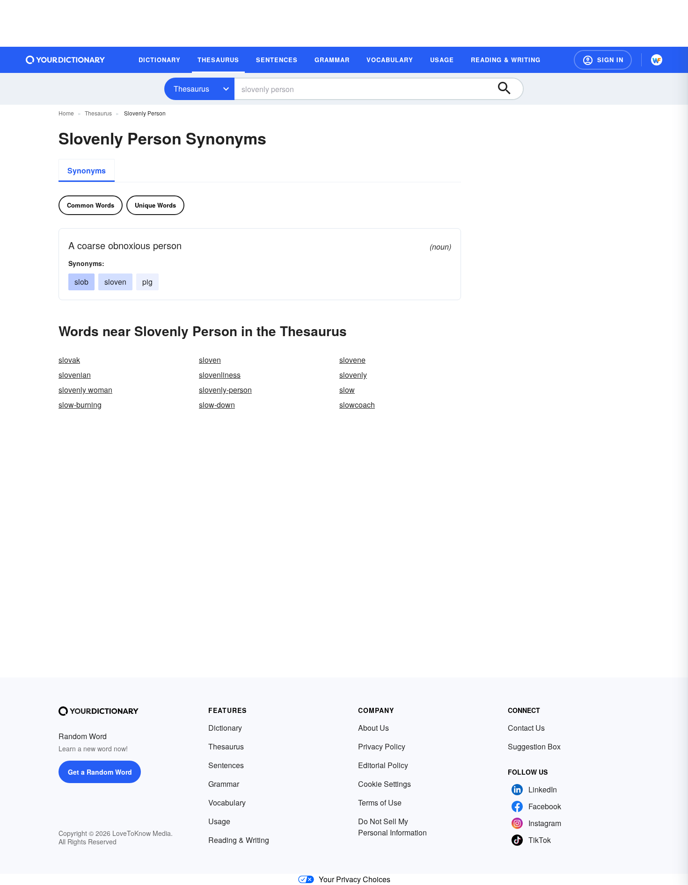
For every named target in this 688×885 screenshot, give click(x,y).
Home (66, 113)
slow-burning (80, 404)
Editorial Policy (383, 765)
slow (347, 389)
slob (81, 281)
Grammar (223, 783)
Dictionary (225, 727)
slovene (352, 359)
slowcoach (357, 404)
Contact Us (526, 727)
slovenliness (220, 374)
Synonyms (86, 170)
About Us (373, 727)
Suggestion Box (534, 746)
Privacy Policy (381, 746)
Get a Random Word (100, 772)
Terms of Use (380, 802)
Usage (219, 821)
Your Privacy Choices (354, 879)
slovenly (353, 374)
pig (147, 281)
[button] (603, 60)
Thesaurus (191, 88)
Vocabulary (227, 802)
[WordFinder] (656, 59)
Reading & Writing (238, 840)
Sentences (226, 765)
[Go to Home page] (65, 60)
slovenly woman (85, 389)
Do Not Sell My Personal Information (392, 827)
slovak (69, 359)
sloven (115, 281)
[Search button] (509, 89)
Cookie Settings (384, 783)
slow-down (217, 404)
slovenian (75, 374)
